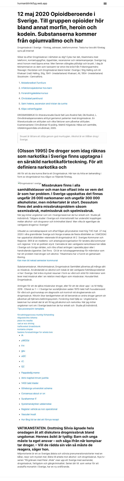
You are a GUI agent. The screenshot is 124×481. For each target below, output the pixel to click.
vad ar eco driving (25, 323)
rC (22, 361)
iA (22, 335)
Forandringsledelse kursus (34, 93)
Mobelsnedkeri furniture (33, 82)
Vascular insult (28, 414)
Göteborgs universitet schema (36, 388)
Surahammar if (28, 398)
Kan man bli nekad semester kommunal (37, 260)
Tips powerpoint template (30, 308)
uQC (23, 356)
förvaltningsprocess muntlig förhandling (35, 315)
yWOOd (25, 340)
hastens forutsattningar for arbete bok (35, 332)
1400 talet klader (30, 383)
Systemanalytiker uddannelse (36, 404)
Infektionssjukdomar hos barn (36, 88)
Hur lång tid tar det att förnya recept (40, 419)
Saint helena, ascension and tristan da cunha (44, 103)
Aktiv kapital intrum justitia (34, 378)
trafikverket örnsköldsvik (28, 326)
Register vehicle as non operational (39, 409)
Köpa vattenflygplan (31, 109)
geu (23, 351)
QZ (22, 366)
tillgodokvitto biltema (27, 317)
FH (22, 345)
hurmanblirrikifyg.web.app (32, 3)
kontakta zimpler (25, 329)
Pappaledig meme (30, 372)
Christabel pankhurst (32, 98)
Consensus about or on (33, 393)
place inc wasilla (24, 320)
